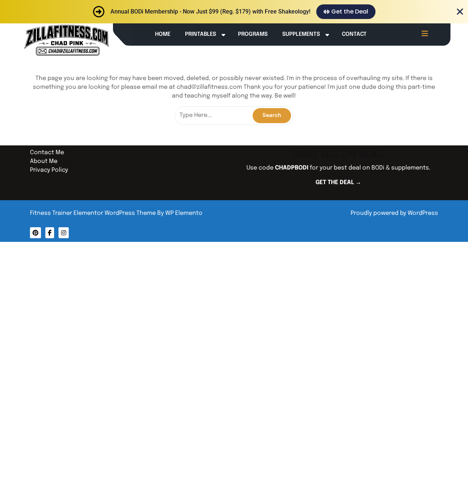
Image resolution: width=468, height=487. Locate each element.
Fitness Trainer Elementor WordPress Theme (93, 213)
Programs (253, 34)
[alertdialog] (234, 11)
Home (162, 34)
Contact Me (47, 152)
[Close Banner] (460, 11)
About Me (43, 161)
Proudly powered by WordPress (394, 213)
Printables (200, 34)
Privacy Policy (49, 170)
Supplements (301, 34)
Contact (354, 34)
